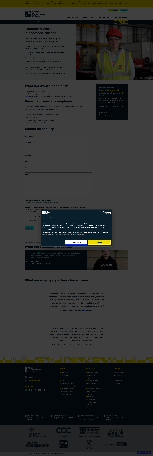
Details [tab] (76, 217)
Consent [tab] (52, 217)
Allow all (99, 242)
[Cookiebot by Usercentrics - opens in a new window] (104, 212)
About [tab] (100, 217)
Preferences (75, 242)
